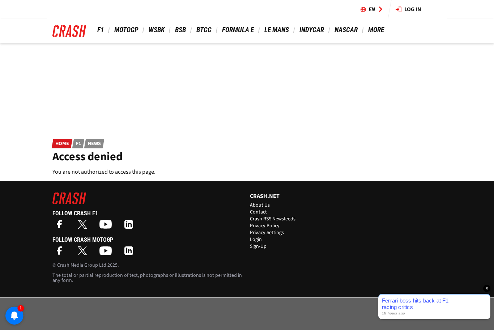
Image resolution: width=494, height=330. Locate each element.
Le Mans (276, 30)
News (94, 143)
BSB (180, 30)
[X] (84, 226)
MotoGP (126, 30)
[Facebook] (61, 226)
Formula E (238, 30)
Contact (258, 212)
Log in (412, 9)
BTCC (204, 30)
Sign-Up (258, 246)
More (376, 30)
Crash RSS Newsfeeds (272, 218)
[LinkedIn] (130, 226)
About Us (260, 205)
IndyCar (311, 30)
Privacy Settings (267, 232)
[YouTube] (107, 226)
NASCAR (346, 30)
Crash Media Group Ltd (81, 265)
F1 (100, 30)
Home (62, 143)
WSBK (156, 30)
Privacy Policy (265, 225)
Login (256, 239)
